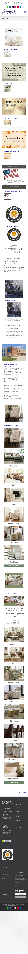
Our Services (19, 811)
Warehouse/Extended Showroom (10, 365)
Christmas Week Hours (11, 118)
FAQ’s (4, 871)
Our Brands (18, 820)
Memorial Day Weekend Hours (13, 192)
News (4, 889)
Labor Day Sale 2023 (10, 594)
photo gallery (20, 872)
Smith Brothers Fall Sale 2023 (13, 425)
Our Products (19, 824)
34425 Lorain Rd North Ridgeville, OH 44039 (7, 832)
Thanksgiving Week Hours (12, 151)
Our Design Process (18, 815)
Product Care (6, 874)
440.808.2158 (15, 3)
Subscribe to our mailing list (19, 891)
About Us (18, 807)
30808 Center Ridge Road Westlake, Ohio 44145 (7, 813)
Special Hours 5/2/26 (10, 49)
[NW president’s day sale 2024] (14, 302)
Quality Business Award (11, 226)
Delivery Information (6, 879)
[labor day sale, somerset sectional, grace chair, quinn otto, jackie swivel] (14, 597)
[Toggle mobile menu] (25, 12)
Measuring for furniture (6, 893)
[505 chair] (14, 428)
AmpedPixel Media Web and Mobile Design (14, 905)
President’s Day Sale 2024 (12, 301)
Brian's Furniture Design (13, 904)
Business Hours (6, 818)
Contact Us (18, 827)
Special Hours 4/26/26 (11, 84)
